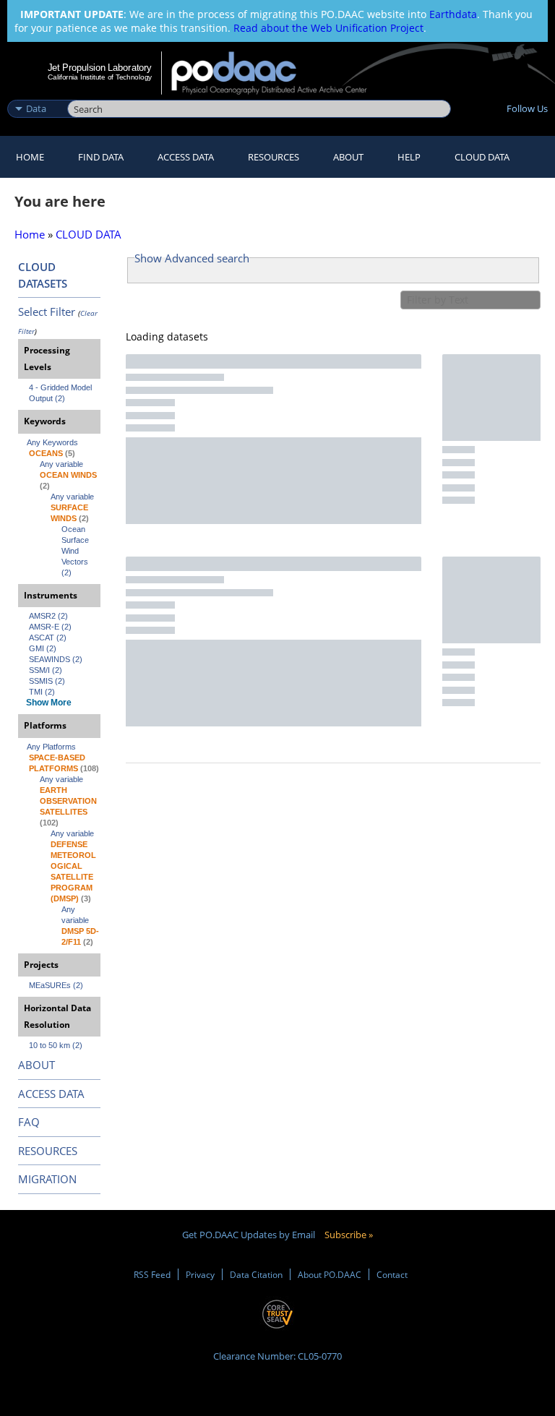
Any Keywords (52, 442)
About (348, 156)
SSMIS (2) (47, 681)
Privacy (200, 1274)
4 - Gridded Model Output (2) (61, 393)
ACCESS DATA (51, 1093)
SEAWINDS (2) (55, 659)
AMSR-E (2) (50, 626)
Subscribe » (348, 1234)
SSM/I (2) (45, 670)
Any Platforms (51, 746)
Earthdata (453, 14)
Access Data (186, 156)
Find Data (101, 156)
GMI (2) (42, 648)
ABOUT (36, 1064)
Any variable (61, 464)
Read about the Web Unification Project (328, 28)
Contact (392, 1274)
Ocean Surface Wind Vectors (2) (76, 551)
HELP (409, 156)
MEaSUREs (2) (56, 985)
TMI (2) (42, 691)
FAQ (29, 1122)
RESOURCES (273, 156)
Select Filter (46, 311)
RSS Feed (152, 1274)
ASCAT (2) (47, 637)
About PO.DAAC (329, 1274)
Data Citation (256, 1274)
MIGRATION (47, 1179)
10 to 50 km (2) (55, 1045)
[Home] (278, 73)
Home (30, 156)
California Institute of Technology (100, 77)
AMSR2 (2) (48, 616)
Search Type (35, 93)
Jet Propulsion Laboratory (100, 67)
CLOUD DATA (482, 156)
